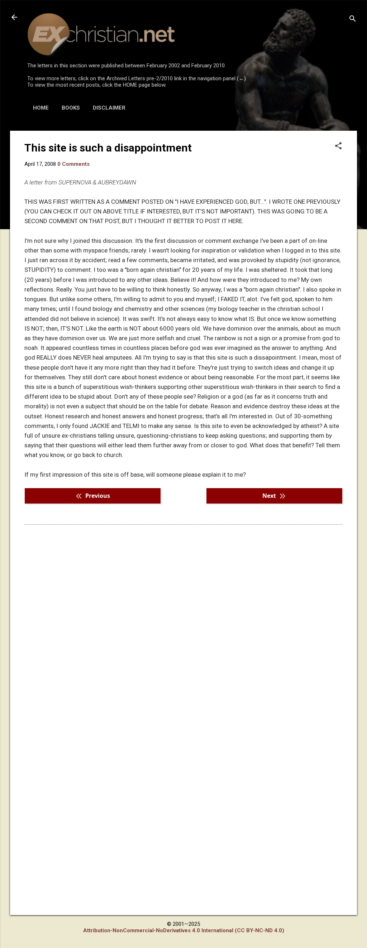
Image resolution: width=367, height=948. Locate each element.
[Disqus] (183, 621)
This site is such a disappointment (108, 147)
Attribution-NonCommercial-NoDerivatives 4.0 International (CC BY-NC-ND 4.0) (183, 930)
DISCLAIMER (109, 108)
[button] (338, 146)
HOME (41, 108)
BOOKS (71, 108)
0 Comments (73, 164)
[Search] (352, 19)
